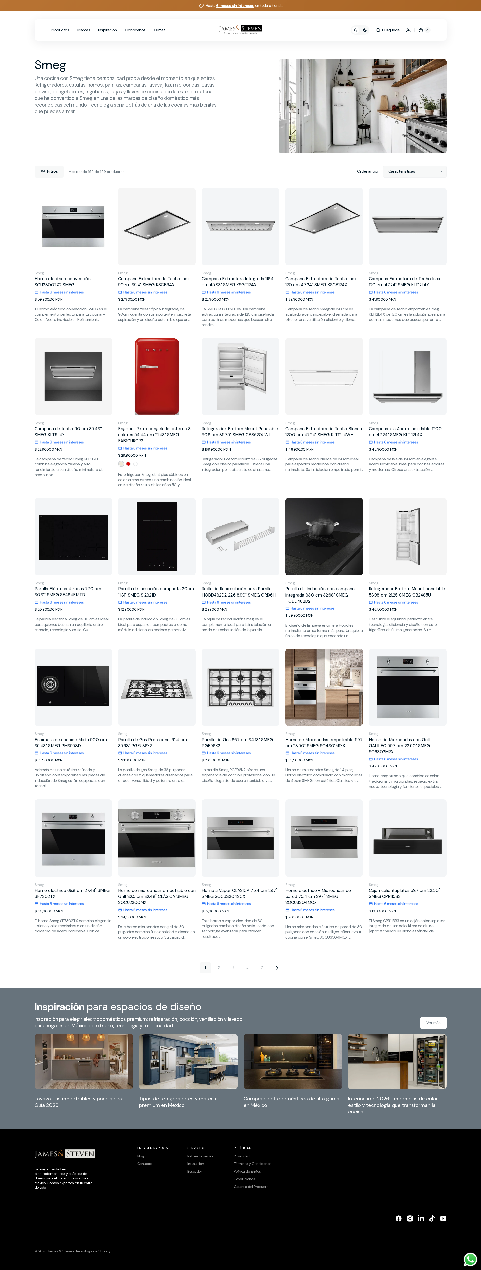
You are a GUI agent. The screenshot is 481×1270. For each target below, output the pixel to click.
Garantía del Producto (251, 1186)
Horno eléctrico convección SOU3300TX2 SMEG (63, 282)
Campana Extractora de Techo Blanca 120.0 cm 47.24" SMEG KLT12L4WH (323, 431)
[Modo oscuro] (360, 30)
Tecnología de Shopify (92, 1251)
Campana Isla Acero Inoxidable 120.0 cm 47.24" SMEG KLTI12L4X (405, 431)
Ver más (433, 1022)
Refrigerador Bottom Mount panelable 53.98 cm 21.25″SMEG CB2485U (407, 592)
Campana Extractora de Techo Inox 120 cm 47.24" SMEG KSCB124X (321, 282)
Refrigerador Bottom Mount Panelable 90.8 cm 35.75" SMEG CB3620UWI (240, 431)
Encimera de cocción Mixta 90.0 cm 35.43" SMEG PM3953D (71, 742)
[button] (387, 30)
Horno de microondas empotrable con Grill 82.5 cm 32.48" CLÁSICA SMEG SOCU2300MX (157, 896)
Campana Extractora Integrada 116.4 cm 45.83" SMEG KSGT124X (238, 282)
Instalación (195, 1163)
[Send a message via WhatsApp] (470, 1259)
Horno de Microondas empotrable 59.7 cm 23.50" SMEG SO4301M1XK (324, 742)
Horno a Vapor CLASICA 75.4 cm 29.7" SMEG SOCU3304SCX (239, 893)
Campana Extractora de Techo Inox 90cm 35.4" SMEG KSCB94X (154, 282)
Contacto (145, 1163)
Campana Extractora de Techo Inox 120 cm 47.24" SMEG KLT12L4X (404, 282)
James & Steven (60, 1251)
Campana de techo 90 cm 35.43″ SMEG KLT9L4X (68, 431)
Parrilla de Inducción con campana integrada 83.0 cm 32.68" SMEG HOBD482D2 (320, 595)
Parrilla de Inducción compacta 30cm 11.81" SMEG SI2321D (156, 592)
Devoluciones (244, 1179)
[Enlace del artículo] (84, 1074)
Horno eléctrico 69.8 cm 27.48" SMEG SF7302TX (72, 893)
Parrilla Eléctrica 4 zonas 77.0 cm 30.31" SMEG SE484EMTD (68, 592)
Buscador (194, 1171)
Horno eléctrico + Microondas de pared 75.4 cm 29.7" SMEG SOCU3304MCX (318, 896)
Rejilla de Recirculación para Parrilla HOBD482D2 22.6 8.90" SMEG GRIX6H (239, 592)
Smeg (39, 273)
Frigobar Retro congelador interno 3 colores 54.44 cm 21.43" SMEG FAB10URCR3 (154, 435)
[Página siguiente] (276, 967)
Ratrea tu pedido (200, 1156)
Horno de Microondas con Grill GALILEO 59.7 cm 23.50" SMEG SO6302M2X (399, 746)
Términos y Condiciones (252, 1163)
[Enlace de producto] (73, 258)
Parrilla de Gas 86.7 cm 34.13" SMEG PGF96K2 (237, 742)
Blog (140, 1156)
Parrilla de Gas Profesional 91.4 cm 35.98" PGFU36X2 (152, 742)
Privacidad (242, 1156)
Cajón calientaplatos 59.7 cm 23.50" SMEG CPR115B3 (404, 893)
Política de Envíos (247, 1171)
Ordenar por (368, 171)
